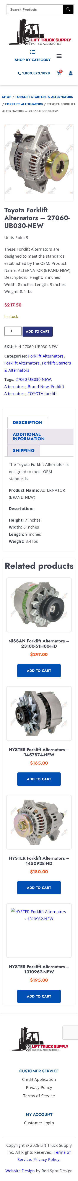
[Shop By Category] (32, 52)
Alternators (14, 386)
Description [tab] (27, 422)
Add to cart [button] (39, 670)
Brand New (38, 386)
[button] (59, 56)
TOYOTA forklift (42, 393)
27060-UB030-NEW (33, 379)
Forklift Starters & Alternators (44, 97)
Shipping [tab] (23, 450)
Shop (6, 97)
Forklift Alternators (24, 104)
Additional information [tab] (29, 436)
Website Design (20, 1170)
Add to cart (37, 331)
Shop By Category (33, 59)
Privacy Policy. (46, 1159)
